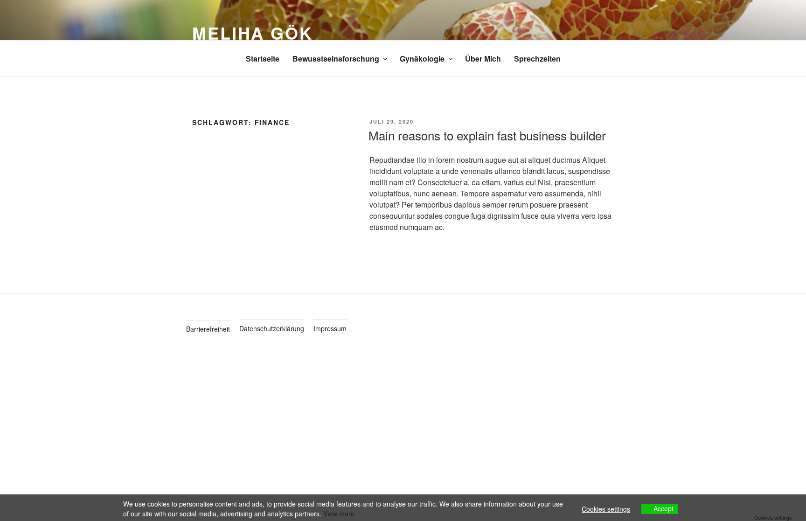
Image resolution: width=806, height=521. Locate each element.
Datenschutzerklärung (271, 328)
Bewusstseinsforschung (335, 58)
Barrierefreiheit (208, 328)
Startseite (262, 58)
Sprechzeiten (537, 58)
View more (338, 513)
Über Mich (483, 58)
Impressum (330, 328)
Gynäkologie (422, 58)
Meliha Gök (252, 33)
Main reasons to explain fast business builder (487, 135)
